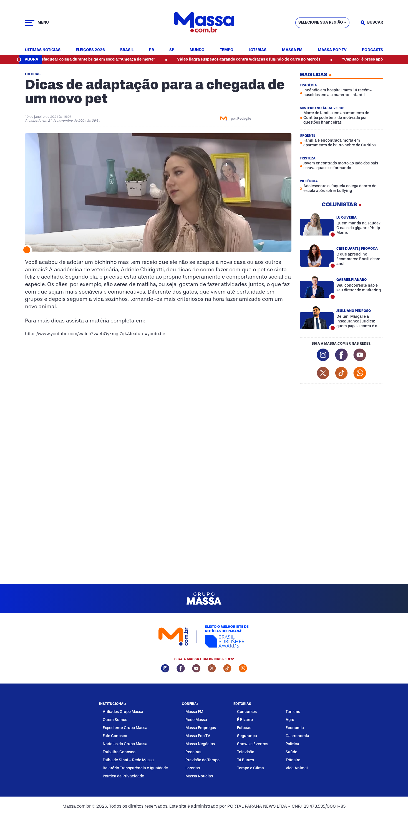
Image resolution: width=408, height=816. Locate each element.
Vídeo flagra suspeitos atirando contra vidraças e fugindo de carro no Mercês (227, 59)
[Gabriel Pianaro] (317, 286)
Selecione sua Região (320, 22)
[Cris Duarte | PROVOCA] (317, 255)
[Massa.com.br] (204, 22)
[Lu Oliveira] (317, 224)
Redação (244, 119)
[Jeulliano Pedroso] (317, 317)
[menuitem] (43, 50)
